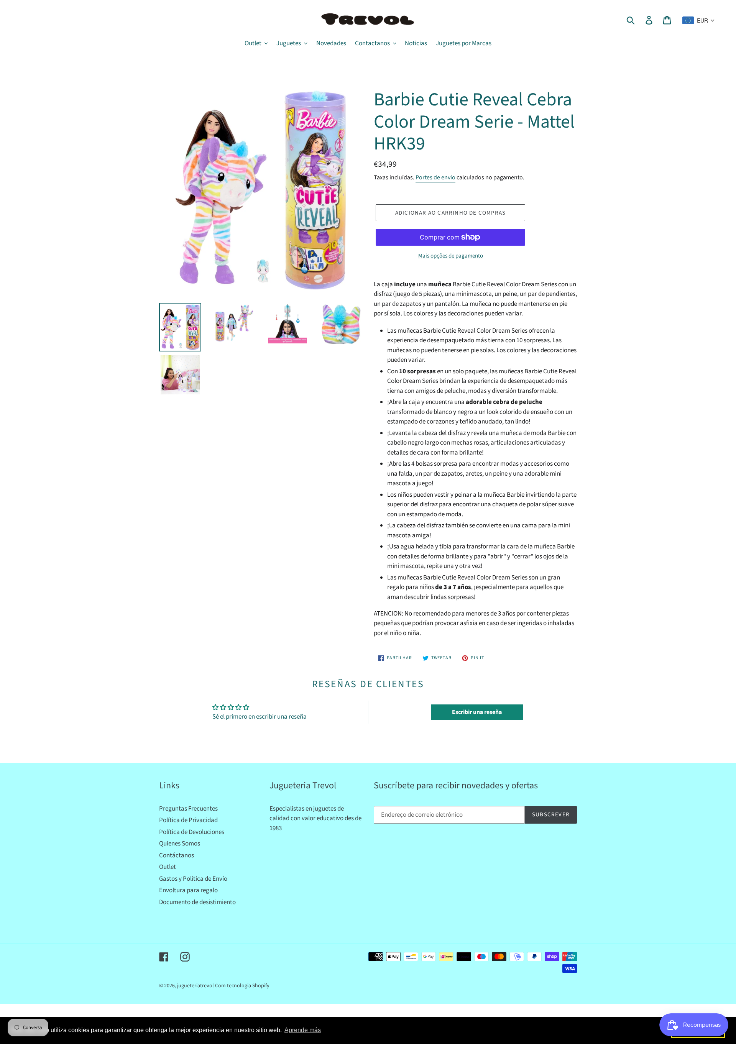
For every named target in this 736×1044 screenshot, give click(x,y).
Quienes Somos (179, 843)
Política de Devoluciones (191, 832)
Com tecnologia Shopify (242, 986)
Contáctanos (176, 855)
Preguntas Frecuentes (188, 808)
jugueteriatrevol (195, 986)
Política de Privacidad (188, 820)
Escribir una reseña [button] (477, 712)
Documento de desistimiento (197, 902)
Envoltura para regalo (188, 890)
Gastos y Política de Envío (193, 878)
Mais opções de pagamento (450, 256)
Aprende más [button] (302, 1030)
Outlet (167, 867)
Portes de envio (435, 177)
